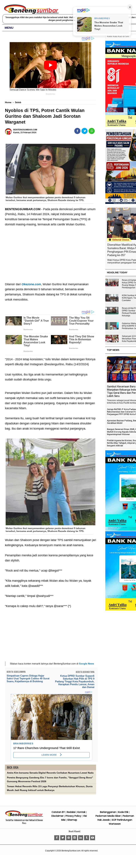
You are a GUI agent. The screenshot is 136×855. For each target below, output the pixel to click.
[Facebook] (56, 837)
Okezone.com (31, 284)
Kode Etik (123, 812)
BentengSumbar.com (71, 851)
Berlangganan (108, 812)
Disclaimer (57, 816)
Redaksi (71, 812)
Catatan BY (58, 812)
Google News (86, 663)
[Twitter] (62, 837)
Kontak (81, 812)
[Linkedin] (80, 837)
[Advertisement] (50, 252)
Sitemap (72, 819)
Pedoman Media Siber (108, 816)
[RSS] (92, 837)
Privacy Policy (73, 816)
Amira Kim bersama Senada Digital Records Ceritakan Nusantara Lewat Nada (50, 773)
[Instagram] (74, 837)
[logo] (24, 816)
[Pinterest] (68, 837)
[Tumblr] (86, 837)
